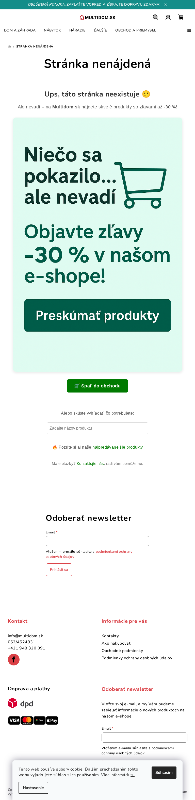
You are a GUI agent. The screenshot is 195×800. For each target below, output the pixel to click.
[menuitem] (20, 30)
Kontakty (110, 636)
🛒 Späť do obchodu (97, 385)
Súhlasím (164, 772)
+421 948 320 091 (26, 648)
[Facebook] (14, 659)
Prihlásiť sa (59, 569)
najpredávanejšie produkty (117, 447)
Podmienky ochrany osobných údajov (137, 658)
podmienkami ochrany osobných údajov (138, 751)
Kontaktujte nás (90, 463)
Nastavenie (33, 788)
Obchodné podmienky (122, 651)
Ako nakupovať (116, 643)
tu (133, 775)
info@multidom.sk (25, 636)
